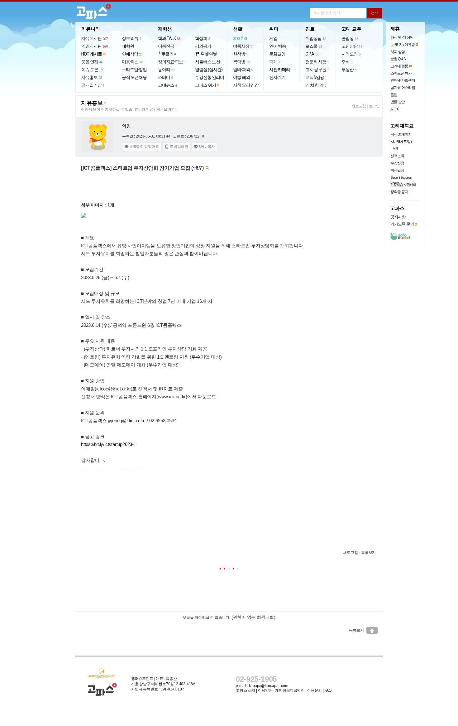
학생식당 (206, 53)
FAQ (328, 690)
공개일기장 (92, 85)
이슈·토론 (92, 69)
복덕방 (241, 61)
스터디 (165, 77)
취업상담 (315, 38)
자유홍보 (91, 77)
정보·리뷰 (131, 38)
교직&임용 (316, 77)
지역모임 (350, 53)
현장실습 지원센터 (403, 184)
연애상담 (132, 53)
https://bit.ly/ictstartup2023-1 (108, 444)
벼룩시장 (243, 46)
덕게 (274, 61)
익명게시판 (94, 46)
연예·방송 (277, 46)
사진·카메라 (279, 69)
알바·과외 (243, 69)
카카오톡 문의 (402, 224)
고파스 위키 (205, 85)
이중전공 (166, 46)
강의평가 (203, 46)
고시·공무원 (317, 69)
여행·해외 (241, 77)
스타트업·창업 (134, 69)
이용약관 (265, 690)
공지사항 (397, 217)
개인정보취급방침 (289, 690)
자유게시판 (94, 38)
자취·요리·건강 (246, 85)
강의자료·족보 (172, 61)
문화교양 (277, 53)
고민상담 (351, 46)
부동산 (348, 69)
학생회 (202, 38)
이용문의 (314, 690)
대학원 (128, 46)
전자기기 (277, 77)
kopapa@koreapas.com (268, 686)
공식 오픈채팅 (134, 77)
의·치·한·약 (315, 85)
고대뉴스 (167, 85)
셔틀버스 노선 (207, 61)
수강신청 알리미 (209, 77)
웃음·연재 (92, 61)
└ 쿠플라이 (168, 53)
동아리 (166, 69)
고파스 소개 (245, 690)
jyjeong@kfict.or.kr (126, 420)
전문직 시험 (317, 61)
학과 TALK (169, 38)
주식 (346, 61)
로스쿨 (313, 46)
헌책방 (240, 53)
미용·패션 (132, 61)
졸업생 (349, 38)
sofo (240, 38)
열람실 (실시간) (208, 69)
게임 (273, 38)
